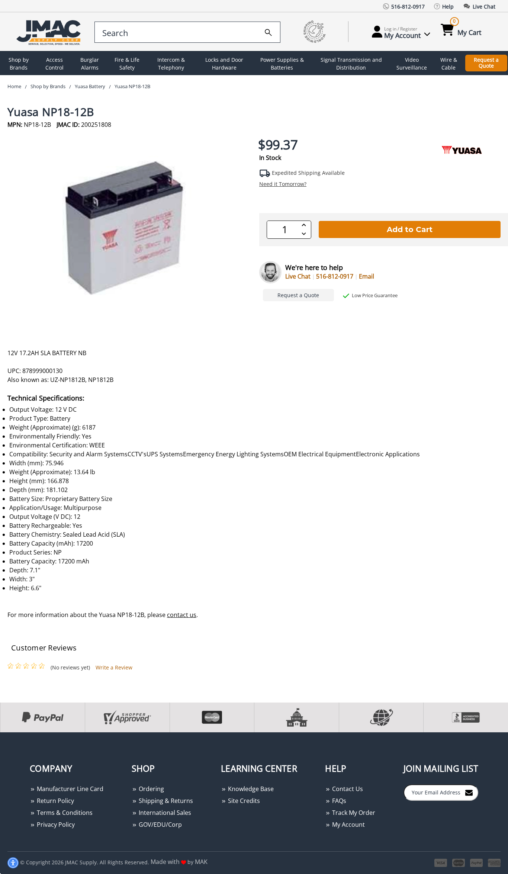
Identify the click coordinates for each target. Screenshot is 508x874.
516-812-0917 (334, 276)
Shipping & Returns (165, 801)
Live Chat (298, 276)
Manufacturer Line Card (69, 789)
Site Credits (243, 801)
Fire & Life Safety (127, 63)
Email (366, 276)
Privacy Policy (55, 824)
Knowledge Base (250, 789)
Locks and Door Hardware (224, 63)
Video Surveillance (411, 63)
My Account (348, 824)
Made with (166, 862)
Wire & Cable (448, 63)
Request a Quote (486, 63)
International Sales (164, 813)
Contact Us (347, 789)
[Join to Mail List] (469, 792)
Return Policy (54, 801)
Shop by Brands (19, 63)
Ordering (150, 789)
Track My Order (353, 813)
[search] (268, 31)
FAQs (338, 801)
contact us (181, 615)
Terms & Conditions (64, 813)
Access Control (54, 63)
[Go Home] (50, 32)
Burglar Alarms (89, 63)
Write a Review (114, 667)
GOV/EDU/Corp (159, 824)
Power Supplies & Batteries (282, 63)
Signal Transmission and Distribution (351, 63)
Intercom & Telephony (171, 63)
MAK (201, 862)
